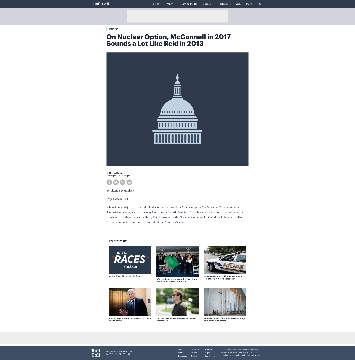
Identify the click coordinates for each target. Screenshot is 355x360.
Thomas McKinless (117, 173)
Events (180, 353)
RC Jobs (208, 353)
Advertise (208, 349)
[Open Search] (260, 3)
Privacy (194, 353)
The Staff (194, 356)
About (180, 349)
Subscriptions (210, 356)
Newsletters (182, 356)
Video (113, 29)
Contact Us (195, 349)
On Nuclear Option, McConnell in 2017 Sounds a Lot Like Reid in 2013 (168, 40)
